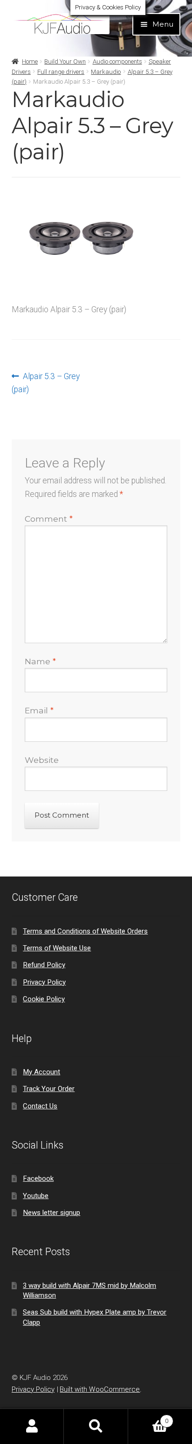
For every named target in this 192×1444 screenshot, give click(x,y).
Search (96, 1426)
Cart (148, 1417)
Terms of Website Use (57, 948)
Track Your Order (49, 1089)
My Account (41, 1072)
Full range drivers (60, 71)
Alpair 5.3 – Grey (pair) (46, 382)
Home (30, 61)
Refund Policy (44, 965)
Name (40, 661)
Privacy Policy (44, 982)
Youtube (35, 1196)
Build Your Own (65, 61)
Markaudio (106, 71)
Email (39, 710)
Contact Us (40, 1106)
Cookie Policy (44, 999)
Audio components (117, 61)
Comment (49, 519)
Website (42, 760)
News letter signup (51, 1212)
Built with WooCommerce (100, 1389)
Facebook (38, 1178)
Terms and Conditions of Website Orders (85, 931)
